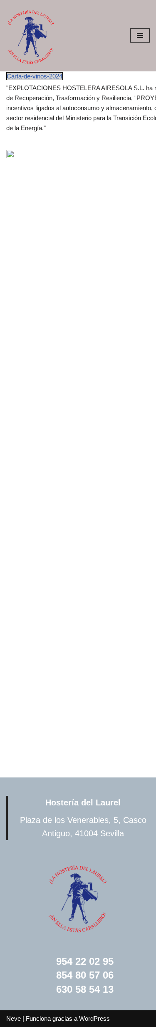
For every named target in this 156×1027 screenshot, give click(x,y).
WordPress (94, 1018)
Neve (13, 1018)
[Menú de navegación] (140, 35)
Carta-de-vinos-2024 (34, 76)
